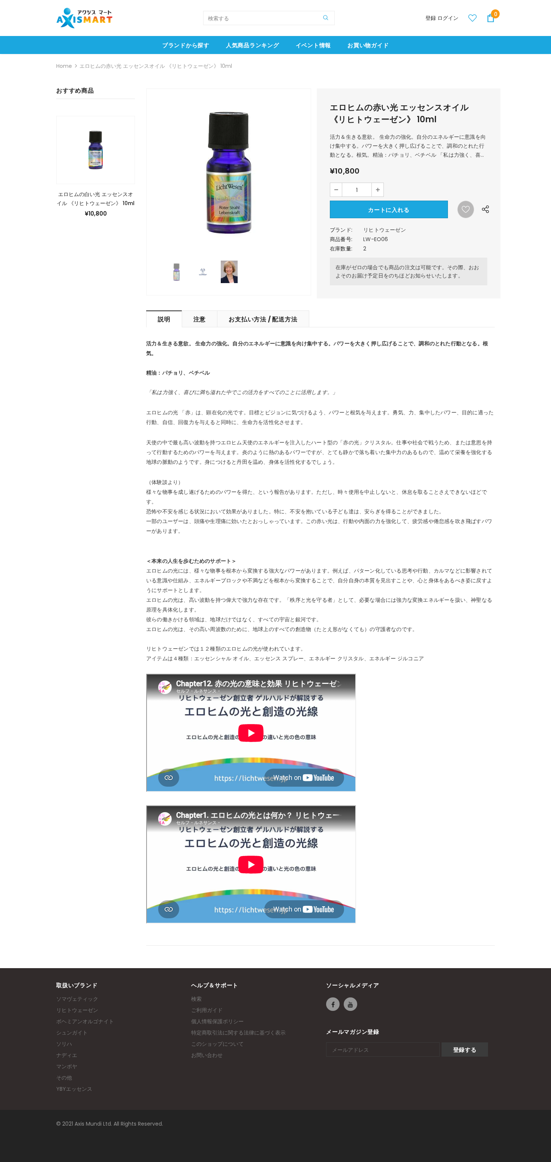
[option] (228, 171)
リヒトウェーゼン (384, 230)
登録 (431, 18)
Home (64, 66)
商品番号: (341, 239)
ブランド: (341, 229)
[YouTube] (350, 1004)
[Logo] (84, 17)
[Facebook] (333, 1004)
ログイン (447, 18)
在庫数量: (341, 248)
